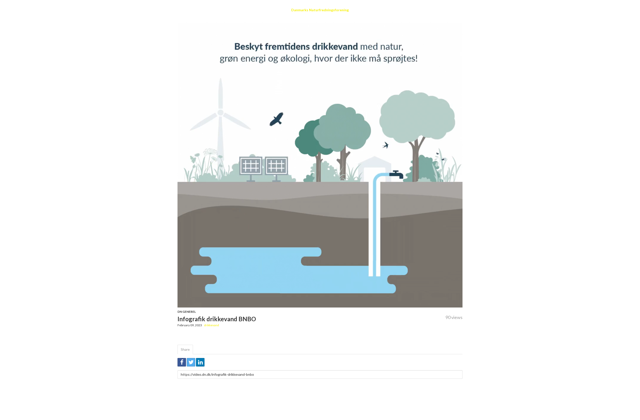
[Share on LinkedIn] (200, 362)
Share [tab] (185, 349)
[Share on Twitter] (191, 362)
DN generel (187, 312)
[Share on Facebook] (182, 362)
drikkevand (211, 325)
